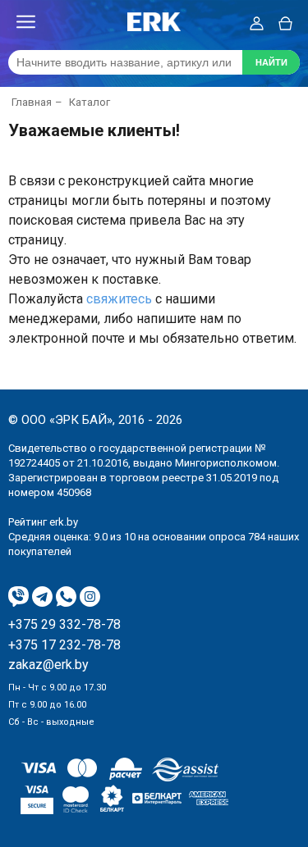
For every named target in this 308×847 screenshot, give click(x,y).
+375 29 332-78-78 (64, 624)
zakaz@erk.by (48, 665)
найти (271, 62)
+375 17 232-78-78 (64, 645)
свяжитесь (119, 299)
